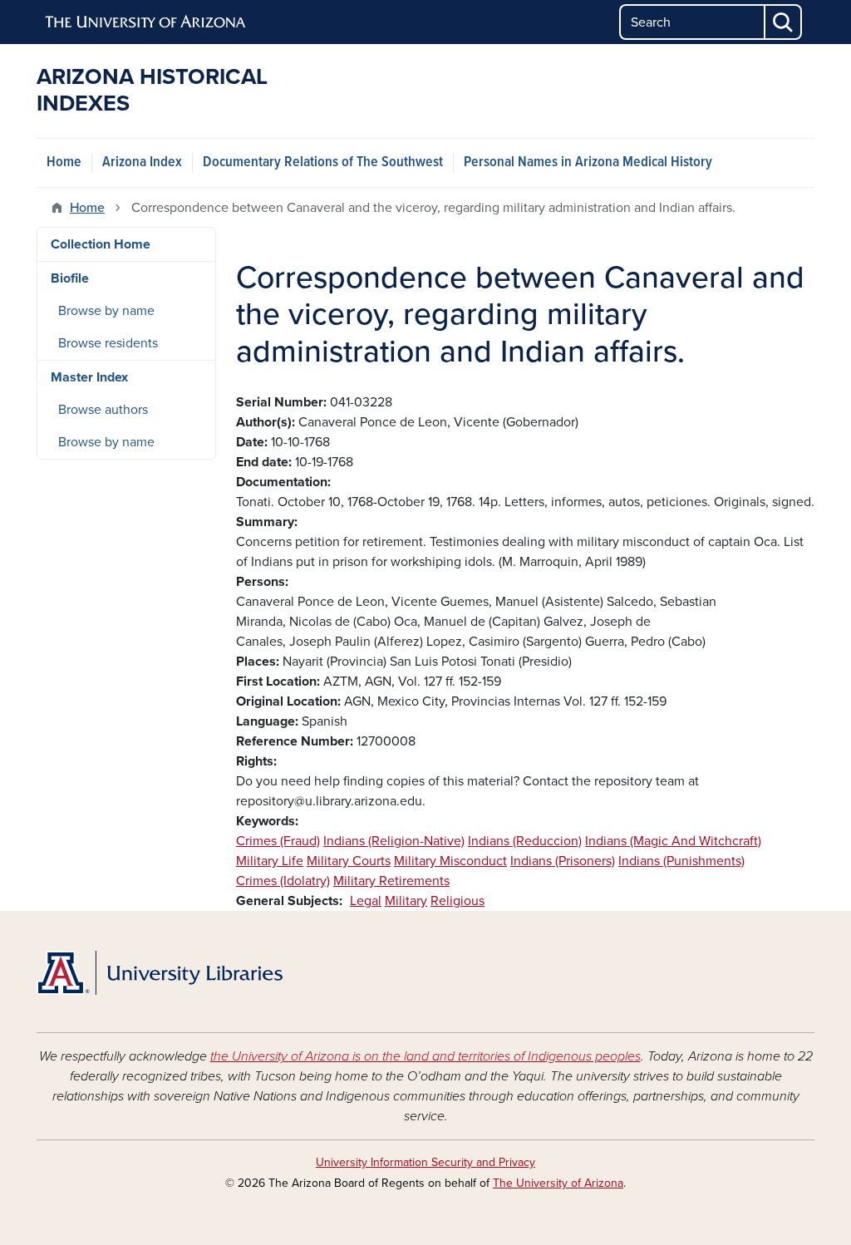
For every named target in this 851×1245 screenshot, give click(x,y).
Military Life (269, 861)
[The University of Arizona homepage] (146, 22)
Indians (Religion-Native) (394, 841)
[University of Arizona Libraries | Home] (160, 973)
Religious (457, 901)
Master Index (89, 377)
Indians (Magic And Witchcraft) (673, 841)
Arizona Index (142, 162)
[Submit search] (783, 22)
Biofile (70, 278)
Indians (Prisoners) (562, 861)
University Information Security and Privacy (425, 1162)
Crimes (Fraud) (278, 841)
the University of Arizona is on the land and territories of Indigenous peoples (425, 1056)
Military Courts (349, 861)
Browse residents (108, 343)
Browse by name (106, 311)
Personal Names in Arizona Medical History (588, 162)
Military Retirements (391, 881)
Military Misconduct (450, 861)
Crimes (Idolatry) (283, 881)
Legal (365, 901)
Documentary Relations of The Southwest (323, 162)
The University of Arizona (558, 1183)
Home (64, 162)
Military (406, 901)
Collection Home (100, 244)
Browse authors (103, 409)
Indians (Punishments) (681, 861)
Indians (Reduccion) (525, 841)
